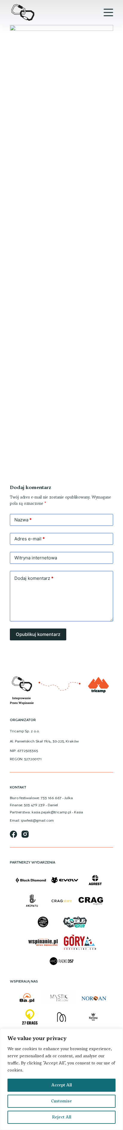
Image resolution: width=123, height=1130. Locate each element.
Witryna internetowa (35, 558)
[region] (61, 1079)
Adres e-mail (29, 539)
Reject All (61, 1117)
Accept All (61, 1085)
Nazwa (23, 520)
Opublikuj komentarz (38, 634)
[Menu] (108, 12)
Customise (61, 1101)
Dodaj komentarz (33, 578)
